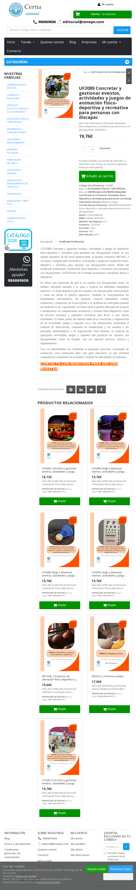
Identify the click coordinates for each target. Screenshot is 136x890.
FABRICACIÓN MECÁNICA (14, 161)
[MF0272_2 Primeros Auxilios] (109, 643)
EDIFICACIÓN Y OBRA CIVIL (17, 202)
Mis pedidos (78, 844)
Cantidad (104, 148)
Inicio (11, 42)
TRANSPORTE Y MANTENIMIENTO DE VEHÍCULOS (17, 183)
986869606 (47, 21)
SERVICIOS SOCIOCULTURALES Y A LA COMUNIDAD (18, 108)
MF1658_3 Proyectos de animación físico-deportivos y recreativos (59, 678)
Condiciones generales (11, 851)
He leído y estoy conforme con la (116, 859)
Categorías (17, 62)
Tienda (27, 42)
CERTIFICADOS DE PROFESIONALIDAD (108, 72)
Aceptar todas (96, 869)
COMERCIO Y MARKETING (13, 96)
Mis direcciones (80, 855)
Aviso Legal (44, 860)
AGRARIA (11, 211)
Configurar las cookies (48, 882)
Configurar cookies (118, 877)
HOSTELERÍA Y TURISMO (14, 171)
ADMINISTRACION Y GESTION (17, 86)
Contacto (14, 51)
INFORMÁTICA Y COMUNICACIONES (17, 130)
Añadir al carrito (99, 176)
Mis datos (77, 849)
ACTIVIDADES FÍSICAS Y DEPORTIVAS (106, 188)
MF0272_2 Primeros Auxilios (108, 676)
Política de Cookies (26, 876)
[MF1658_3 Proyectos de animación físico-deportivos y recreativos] (59, 643)
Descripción (46, 241)
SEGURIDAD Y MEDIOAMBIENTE (16, 141)
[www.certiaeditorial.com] (36, 9)
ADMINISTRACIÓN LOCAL (16, 220)
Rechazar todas (121, 869)
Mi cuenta (107, 4)
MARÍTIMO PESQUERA (12, 151)
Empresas (89, 42)
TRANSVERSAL (14, 193)
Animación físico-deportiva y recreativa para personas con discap (105, 197)
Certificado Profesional (71, 241)
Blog (72, 42)
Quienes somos (52, 42)
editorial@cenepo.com (55, 844)
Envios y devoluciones (17, 844)
